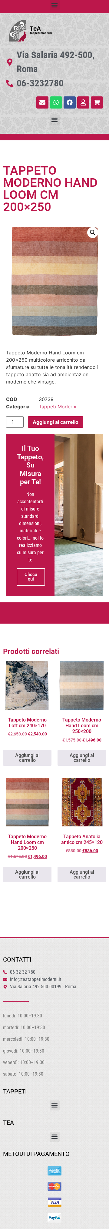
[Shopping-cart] (97, 102)
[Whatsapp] (56, 102)
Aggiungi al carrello (55, 422)
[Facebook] (70, 102)
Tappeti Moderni (57, 407)
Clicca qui (31, 577)
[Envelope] (42, 102)
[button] (55, 5)
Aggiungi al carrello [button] (27, 757)
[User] (83, 102)
